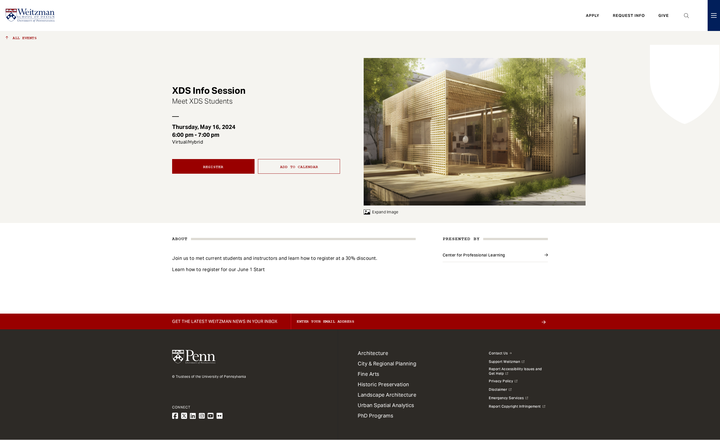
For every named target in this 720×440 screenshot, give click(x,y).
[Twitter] (184, 415)
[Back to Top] (700, 405)
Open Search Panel (686, 15)
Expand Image (385, 212)
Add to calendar (299, 167)
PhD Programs (375, 415)
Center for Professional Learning (474, 255)
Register (213, 167)
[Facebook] (175, 415)
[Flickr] (220, 415)
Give (663, 15)
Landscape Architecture (387, 395)
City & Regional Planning (387, 363)
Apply (592, 15)
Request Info (629, 15)
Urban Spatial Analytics (386, 405)
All (23, 38)
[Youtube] (211, 415)
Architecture (373, 353)
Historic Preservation (383, 384)
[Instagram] (202, 415)
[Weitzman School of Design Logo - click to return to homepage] (30, 15)
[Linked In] (193, 415)
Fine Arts (368, 374)
